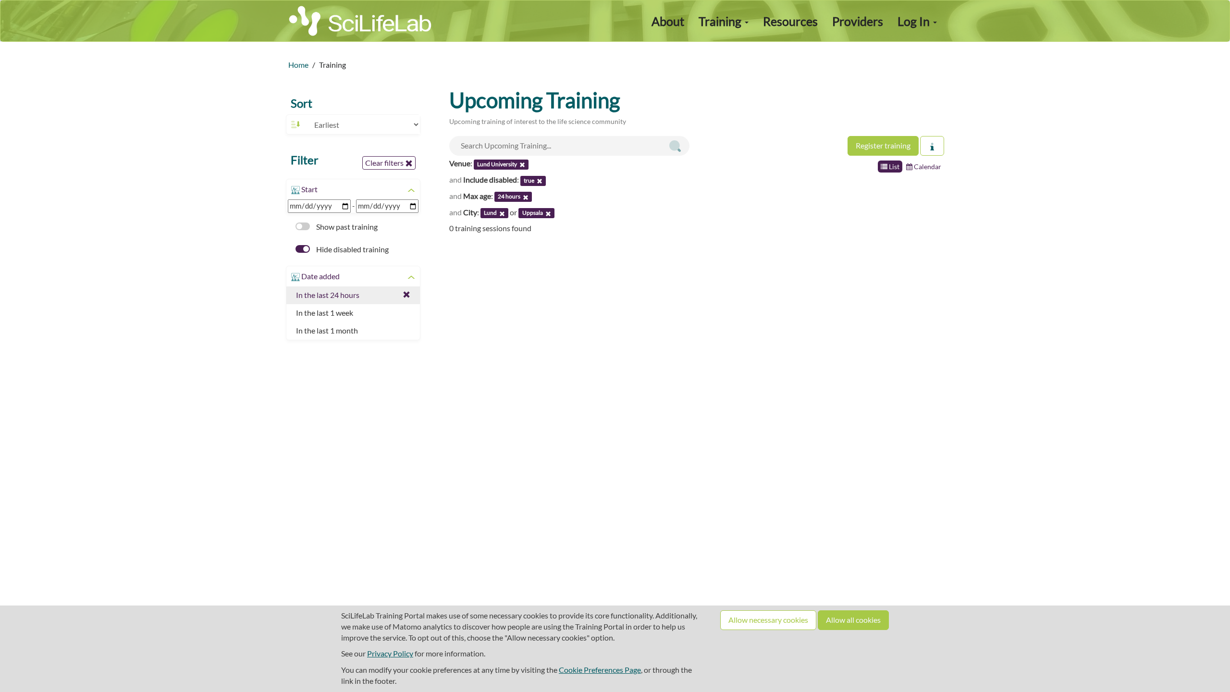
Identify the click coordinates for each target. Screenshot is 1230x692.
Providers (857, 21)
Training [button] (721, 21)
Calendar (926, 166)
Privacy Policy (390, 653)
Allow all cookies (853, 619)
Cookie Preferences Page (600, 669)
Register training (883, 145)
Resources (790, 21)
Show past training (346, 226)
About (668, 21)
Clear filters (385, 162)
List (893, 166)
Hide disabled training (352, 249)
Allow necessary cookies (768, 619)
